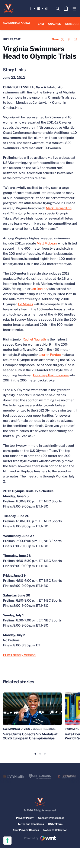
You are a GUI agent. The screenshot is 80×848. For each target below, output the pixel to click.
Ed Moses (25, 304)
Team (40, 23)
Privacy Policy (25, 817)
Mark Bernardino (58, 208)
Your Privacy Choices (26, 830)
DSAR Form (55, 824)
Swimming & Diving (16, 728)
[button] (35, 754)
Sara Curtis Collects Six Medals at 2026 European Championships (30, 736)
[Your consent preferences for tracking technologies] (7, 840)
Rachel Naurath (34, 339)
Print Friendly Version (19, 655)
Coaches (54, 23)
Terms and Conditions (31, 824)
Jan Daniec (39, 289)
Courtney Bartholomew (51, 375)
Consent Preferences (51, 817)
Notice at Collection (55, 830)
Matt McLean (47, 243)
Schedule (72, 23)
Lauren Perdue (50, 355)
